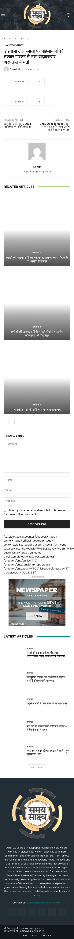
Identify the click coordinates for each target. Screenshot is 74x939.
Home (7, 38)
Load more (36, 767)
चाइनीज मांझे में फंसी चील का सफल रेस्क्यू (37, 410)
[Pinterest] (42, 912)
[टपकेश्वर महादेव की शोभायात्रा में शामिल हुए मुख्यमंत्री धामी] (14, 751)
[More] (48, 81)
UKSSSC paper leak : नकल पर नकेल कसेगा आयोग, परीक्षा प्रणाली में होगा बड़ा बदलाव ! (55, 126)
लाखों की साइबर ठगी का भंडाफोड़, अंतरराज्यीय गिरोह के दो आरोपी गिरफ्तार (37, 259)
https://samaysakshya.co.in (37, 172)
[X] (62, 912)
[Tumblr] (52, 912)
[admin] (7, 69)
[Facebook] (11, 912)
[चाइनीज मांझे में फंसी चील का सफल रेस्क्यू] (37, 377)
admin (17, 69)
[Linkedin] (32, 912)
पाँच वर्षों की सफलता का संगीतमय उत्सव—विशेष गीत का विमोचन (47, 728)
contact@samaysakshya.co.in (44, 902)
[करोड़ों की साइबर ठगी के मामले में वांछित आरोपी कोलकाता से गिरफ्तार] (37, 303)
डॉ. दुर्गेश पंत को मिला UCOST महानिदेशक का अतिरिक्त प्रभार (17, 125)
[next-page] (12, 421)
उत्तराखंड (36, 252)
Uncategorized (21, 38)
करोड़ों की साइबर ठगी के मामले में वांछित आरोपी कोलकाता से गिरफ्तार (37, 333)
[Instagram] (22, 912)
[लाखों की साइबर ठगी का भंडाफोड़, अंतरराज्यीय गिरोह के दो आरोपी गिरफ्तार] (37, 229)
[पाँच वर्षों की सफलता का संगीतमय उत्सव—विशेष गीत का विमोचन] (14, 726)
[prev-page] (6, 421)
